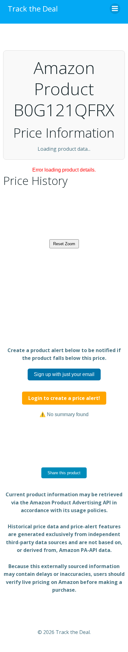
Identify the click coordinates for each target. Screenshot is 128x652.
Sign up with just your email (64, 402)
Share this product (64, 500)
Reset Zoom (64, 271)
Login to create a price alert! (64, 426)
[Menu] (115, 8)
